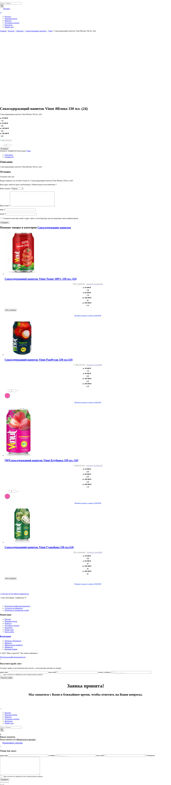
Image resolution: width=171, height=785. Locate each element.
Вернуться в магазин (26, 740)
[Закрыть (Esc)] (1, 782)
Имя (2, 210)
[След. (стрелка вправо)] (3, 784)
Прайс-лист (9, 27)
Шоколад (8, 643)
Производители (11, 19)
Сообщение (150, 755)
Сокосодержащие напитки (35, 31)
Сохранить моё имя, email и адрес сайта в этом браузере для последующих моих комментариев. (41, 218)
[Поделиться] (3, 782)
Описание (9, 155)
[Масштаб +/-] (8, 782)
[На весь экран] (6, 782)
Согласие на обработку (14, 608)
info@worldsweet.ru (21, 594)
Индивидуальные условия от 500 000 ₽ (88, 315)
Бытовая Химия (11, 649)
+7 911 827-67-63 (6, 594)
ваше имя (3, 672)
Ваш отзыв (5, 206)
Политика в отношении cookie (17, 610)
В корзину (4, 149)
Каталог (8, 17)
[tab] (88, 155)
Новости (8, 21)
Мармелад (9, 647)
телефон (52, 755)
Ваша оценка (6, 189)
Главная (3, 31)
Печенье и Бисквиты (13, 641)
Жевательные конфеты (14, 645)
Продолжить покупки (12, 743)
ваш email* (53, 672)
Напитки (19, 31)
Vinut (50, 31)
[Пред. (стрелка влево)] (1, 784)
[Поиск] (2, 6)
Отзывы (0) (9, 157)
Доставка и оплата (12, 23)
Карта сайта (9, 632)
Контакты (8, 25)
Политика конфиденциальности (17, 606)
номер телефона (104, 672)
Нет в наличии (11, 310)
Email (3, 214)
